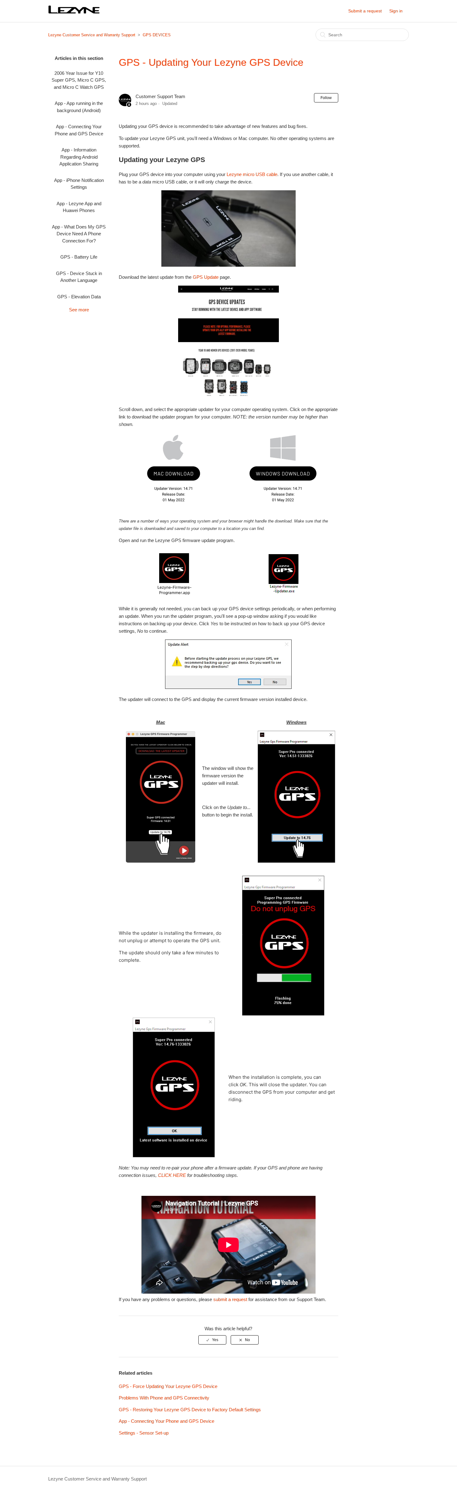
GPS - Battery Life (78, 257)
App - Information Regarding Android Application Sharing (78, 156)
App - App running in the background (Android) (79, 107)
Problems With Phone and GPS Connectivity (164, 1397)
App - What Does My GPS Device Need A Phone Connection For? (79, 233)
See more (79, 309)
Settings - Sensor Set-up (143, 1432)
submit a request (230, 1299)
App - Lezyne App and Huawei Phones (79, 207)
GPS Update (206, 277)
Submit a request (365, 10)
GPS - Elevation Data (79, 296)
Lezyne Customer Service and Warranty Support (91, 35)
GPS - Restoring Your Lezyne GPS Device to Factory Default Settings (190, 1409)
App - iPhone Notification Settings (79, 184)
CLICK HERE (172, 1175)
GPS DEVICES (157, 35)
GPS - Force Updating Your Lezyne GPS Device (168, 1386)
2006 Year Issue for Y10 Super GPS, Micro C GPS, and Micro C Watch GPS (79, 80)
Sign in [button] (396, 10)
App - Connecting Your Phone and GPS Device (79, 130)
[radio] (212, 1340)
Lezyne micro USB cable (252, 174)
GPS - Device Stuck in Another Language (79, 277)
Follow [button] (326, 98)
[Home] (74, 13)
